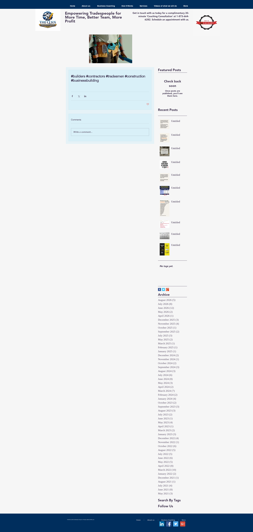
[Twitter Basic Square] (163, 289)
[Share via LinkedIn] (85, 96)
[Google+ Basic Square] (167, 289)
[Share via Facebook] (72, 96)
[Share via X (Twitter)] (78, 96)
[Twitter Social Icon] (175, 523)
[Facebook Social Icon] (168, 523)
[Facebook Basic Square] (159, 289)
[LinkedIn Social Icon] (161, 523)
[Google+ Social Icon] (182, 523)
